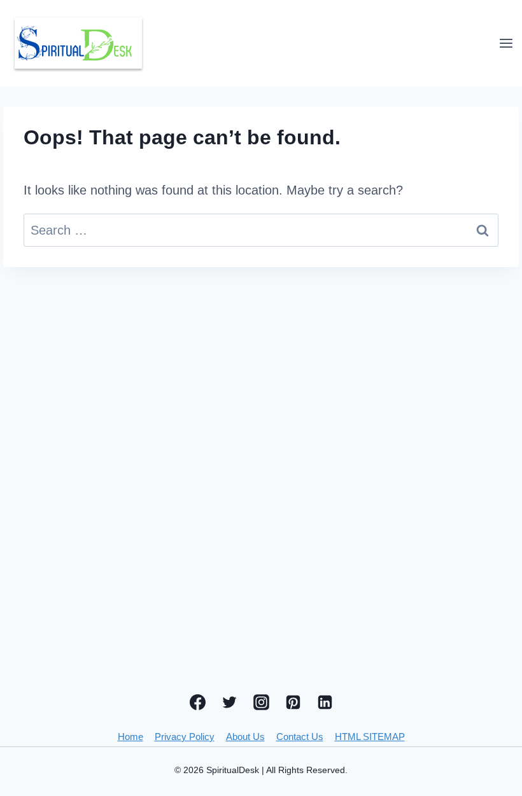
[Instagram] (261, 702)
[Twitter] (229, 702)
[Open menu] (506, 43)
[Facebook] (197, 702)
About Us (245, 736)
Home (130, 736)
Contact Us (299, 736)
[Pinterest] (293, 702)
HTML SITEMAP (370, 736)
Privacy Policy (185, 736)
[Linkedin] (325, 702)
